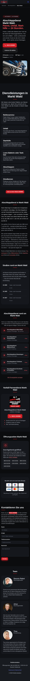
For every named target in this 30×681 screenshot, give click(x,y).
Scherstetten (12, 255)
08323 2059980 (11, 45)
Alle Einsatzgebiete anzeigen (15, 377)
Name (3, 527)
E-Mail (3, 533)
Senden (4, 558)
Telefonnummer (5, 539)
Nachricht (4, 545)
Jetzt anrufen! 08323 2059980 (15, 191)
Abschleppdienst (11, 5)
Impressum (11, 670)
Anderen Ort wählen (10, 50)
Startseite (4, 5)
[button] (28, 1)
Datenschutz (18, 670)
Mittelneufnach (15, 253)
